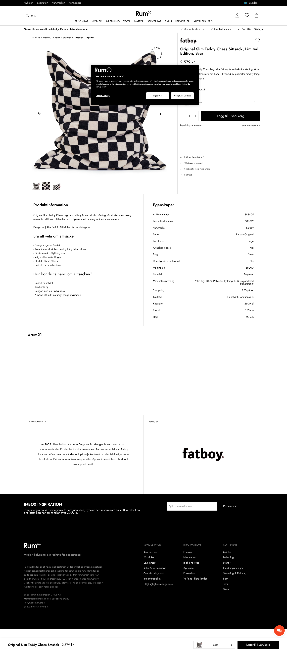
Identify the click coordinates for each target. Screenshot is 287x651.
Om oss (187, 552)
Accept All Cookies (182, 95)
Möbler (227, 552)
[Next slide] (159, 113)
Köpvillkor (149, 557)
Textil (226, 584)
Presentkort (189, 573)
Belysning (228, 557)
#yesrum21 (189, 568)
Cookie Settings (103, 95)
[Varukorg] (256, 15)
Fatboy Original (245, 234)
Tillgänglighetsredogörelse (158, 584)
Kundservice (150, 552)
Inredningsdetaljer (233, 568)
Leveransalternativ (250, 125)
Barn (225, 578)
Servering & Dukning (234, 573)
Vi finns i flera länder (195, 578)
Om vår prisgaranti (154, 573)
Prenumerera (230, 506)
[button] (253, 2)
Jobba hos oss (191, 562)
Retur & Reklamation (155, 568)
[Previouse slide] (39, 113)
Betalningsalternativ (190, 125)
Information (189, 557)
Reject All (157, 95)
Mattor (226, 562)
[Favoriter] (247, 15)
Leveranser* (150, 562)
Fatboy (250, 228)
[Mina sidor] (237, 15)
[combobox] (252, 2)
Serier (226, 589)
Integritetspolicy (152, 578)
